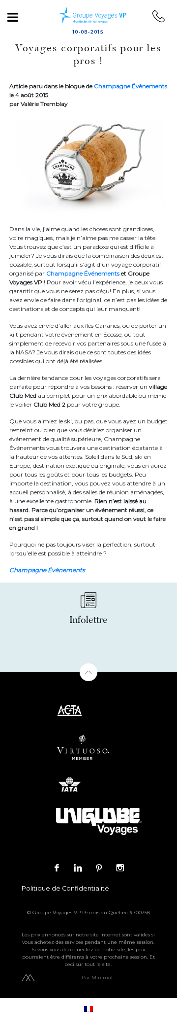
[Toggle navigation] (12, 17)
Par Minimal (97, 977)
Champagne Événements (82, 273)
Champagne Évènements (130, 86)
